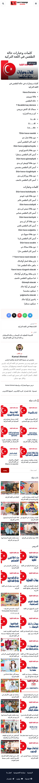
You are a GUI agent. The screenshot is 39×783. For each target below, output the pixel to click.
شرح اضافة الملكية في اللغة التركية (29, 567)
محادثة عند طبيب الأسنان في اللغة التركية (10, 696)
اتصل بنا (9, 773)
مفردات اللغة (23, 76)
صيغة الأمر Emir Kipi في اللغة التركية (11, 675)
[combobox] (24, 470)
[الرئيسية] (19, 3)
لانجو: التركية (33, 76)
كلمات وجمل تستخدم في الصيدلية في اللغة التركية (10, 420)
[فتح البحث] (3, 3)
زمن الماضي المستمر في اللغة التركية (11, 567)
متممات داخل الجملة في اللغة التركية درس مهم (29, 632)
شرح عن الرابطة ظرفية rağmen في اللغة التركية (30, 696)
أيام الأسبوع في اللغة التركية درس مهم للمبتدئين (30, 420)
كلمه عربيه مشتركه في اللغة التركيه (10, 587)
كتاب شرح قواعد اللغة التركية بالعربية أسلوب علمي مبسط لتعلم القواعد (10, 758)
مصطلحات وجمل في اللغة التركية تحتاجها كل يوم (30, 675)
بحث (5, 470)
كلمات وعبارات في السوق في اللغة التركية (29, 519)
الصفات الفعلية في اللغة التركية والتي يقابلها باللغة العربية (30, 588)
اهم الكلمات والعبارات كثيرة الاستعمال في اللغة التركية (10, 441)
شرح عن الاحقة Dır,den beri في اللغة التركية (29, 737)
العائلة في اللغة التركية (12, 497)
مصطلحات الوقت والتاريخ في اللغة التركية (30, 441)
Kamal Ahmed (19, 356)
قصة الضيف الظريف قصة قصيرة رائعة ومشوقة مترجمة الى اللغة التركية (10, 633)
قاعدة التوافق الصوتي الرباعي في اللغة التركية (10, 655)
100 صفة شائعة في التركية (30, 538)
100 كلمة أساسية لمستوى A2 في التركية (11, 519)
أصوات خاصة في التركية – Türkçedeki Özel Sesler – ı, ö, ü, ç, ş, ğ (10, 611)
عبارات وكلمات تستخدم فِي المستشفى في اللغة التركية (29, 461)
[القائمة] (36, 3)
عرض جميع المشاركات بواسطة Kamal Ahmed (19, 385)
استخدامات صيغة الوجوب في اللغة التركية (29, 757)
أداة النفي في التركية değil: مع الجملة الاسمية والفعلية (10, 737)
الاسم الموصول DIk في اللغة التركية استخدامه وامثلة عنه (29, 655)
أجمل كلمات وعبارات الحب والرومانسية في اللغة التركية (29, 498)
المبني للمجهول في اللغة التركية (31, 610)
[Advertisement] (19, 28)
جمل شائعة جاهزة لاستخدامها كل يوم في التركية (10, 539)
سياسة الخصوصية (19, 773)
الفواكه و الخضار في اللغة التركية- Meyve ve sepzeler (11, 462)
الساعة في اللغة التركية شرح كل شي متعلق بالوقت (29, 716)
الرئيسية (30, 773)
